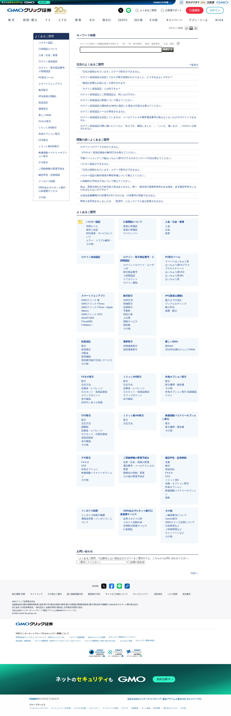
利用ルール (92, 226)
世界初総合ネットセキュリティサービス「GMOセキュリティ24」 (41, 637)
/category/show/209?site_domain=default (36, 162)
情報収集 (134, 708)
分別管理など (172, 525)
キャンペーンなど (174, 532)
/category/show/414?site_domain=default (36, 42)
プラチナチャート (174, 268)
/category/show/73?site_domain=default (36, 96)
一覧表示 (193, 64)
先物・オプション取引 (177, 483)
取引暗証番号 (130, 272)
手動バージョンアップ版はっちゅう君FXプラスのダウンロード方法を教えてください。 (126, 158)
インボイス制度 (47, 181)
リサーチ (124, 708)
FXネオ (85, 462)
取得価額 (86, 356)
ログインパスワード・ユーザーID (138, 267)
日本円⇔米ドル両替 (92, 402)
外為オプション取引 (49, 133)
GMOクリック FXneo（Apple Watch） (97, 309)
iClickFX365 (87, 317)
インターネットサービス (38, 708)
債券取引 (43, 108)
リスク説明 (172, 594)
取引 (83, 346)
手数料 (126, 310)
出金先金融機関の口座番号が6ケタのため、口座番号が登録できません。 (118, 195)
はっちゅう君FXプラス (177, 265)
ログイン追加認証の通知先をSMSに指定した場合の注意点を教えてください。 (122, 105)
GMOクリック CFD (91, 314)
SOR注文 (128, 300)
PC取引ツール (46, 77)
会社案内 (186, 594)
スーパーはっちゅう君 (177, 261)
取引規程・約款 (18, 594)
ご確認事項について (176, 515)
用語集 (126, 325)
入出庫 (126, 317)
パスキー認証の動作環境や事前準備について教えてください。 (113, 175)
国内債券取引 (130, 349)
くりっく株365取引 (49, 146)
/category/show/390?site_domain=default (36, 181)
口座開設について (48, 49)
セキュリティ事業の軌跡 (145, 640)
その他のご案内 (55, 594)
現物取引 (128, 303)
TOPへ (194, 573)
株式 (11, 20)
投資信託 (43, 102)
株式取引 (43, 90)
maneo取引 (171, 518)
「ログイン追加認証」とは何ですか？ (100, 88)
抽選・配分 (171, 310)
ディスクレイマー (141, 594)
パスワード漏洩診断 (77, 637)
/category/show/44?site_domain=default (36, 197)
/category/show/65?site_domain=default (36, 134)
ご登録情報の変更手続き (52, 168)
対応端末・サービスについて (99, 235)
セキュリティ (94, 708)
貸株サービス (130, 321)
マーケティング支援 (110, 708)
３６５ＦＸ (122, 20)
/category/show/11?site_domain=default (36, 140)
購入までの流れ (173, 300)
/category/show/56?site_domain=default (36, 169)
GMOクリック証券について (180, 522)
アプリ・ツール (198, 20)
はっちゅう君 (172, 279)
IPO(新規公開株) (47, 96)
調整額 (84, 427)
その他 (42, 197)
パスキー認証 (46, 42)
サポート (173, 10)
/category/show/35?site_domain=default (36, 127)
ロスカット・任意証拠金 (94, 434)
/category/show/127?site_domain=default (36, 175)
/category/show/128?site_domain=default (36, 187)
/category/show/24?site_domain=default (36, 121)
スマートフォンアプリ (50, 83)
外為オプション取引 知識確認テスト (181, 393)
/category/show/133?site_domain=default (36, 152)
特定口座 (128, 314)
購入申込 (170, 307)
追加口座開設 (130, 229)
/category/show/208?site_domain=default (36, 84)
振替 (167, 233)
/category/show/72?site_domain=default (36, 90)
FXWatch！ (87, 325)
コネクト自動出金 (132, 522)
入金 (167, 226)
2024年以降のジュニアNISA (180, 349)
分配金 (84, 353)
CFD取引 (43, 140)
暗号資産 (156, 708)
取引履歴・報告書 (174, 384)
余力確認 (86, 398)
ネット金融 (146, 708)
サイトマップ (36, 594)
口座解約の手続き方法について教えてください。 (106, 181)
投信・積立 (30, 20)
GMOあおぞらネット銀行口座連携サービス (52, 189)
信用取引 (128, 307)
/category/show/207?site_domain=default (36, 77)
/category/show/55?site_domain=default (36, 55)
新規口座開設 (130, 226)
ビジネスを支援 (80, 708)
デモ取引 (43, 162)
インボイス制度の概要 (93, 515)
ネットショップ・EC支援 (61, 708)
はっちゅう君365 (174, 275)
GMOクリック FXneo (92, 303)
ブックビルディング (176, 303)
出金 (167, 229)
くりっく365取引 (48, 127)
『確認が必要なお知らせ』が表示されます (102, 83)
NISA (219, 20)
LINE (128, 10)
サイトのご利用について (116, 594)
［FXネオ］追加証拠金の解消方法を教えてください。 (109, 152)
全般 (167, 462)
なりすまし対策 (126, 641)
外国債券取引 (130, 346)
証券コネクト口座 (132, 518)
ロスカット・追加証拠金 (94, 391)
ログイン (215, 10)
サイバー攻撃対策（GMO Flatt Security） (101, 641)
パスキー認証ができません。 (95, 164)
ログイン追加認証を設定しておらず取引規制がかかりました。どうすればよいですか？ (126, 77)
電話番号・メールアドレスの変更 (138, 467)
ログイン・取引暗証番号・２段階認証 (53, 69)
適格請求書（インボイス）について (96, 520)
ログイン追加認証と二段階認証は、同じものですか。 (108, 94)
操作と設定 (92, 229)
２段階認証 (129, 275)
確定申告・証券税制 (49, 175)
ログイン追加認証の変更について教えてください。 (107, 100)
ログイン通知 (130, 282)
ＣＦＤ (62, 20)
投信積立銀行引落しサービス (96, 360)
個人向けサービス (170, 708)
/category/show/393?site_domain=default (36, 115)
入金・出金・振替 (48, 55)
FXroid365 (87, 321)
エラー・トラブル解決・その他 (99, 242)
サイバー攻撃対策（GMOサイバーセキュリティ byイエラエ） (58, 641)
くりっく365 (172, 480)
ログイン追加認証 (48, 61)
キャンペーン (174, 20)
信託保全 (158, 594)
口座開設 (194, 10)
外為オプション (89, 469)
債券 (78, 20)
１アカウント (130, 279)
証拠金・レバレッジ (92, 388)
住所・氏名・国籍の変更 (136, 462)
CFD (83, 465)
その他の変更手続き (134, 476)
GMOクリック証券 (36, 10)
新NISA (169, 346)
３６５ (138, 20)
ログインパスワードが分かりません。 (100, 146)
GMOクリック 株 (90, 300)
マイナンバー (130, 233)
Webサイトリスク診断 (96, 637)
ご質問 (148, 10)
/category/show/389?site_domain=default (36, 109)
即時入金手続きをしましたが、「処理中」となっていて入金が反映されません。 (123, 201)
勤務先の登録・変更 (134, 472)
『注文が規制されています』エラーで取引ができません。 (111, 71)
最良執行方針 (94, 594)
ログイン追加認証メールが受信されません (102, 111)
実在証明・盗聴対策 (23, 641)
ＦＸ (48, 20)
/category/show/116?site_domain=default (36, 102)
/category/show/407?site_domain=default (36, 146)
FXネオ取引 (45, 121)
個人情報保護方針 (75, 594)
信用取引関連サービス (135, 525)
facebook (111, 586)
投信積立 (86, 349)
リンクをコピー (127, 586)
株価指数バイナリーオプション (96, 474)
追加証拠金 (87, 437)
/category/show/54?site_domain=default (36, 68)
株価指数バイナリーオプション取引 (53, 154)
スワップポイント (90, 395)
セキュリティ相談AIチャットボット (122, 637)
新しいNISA (45, 115)
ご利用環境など (173, 529)
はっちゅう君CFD (174, 272)
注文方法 (86, 384)
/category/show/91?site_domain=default (36, 49)
